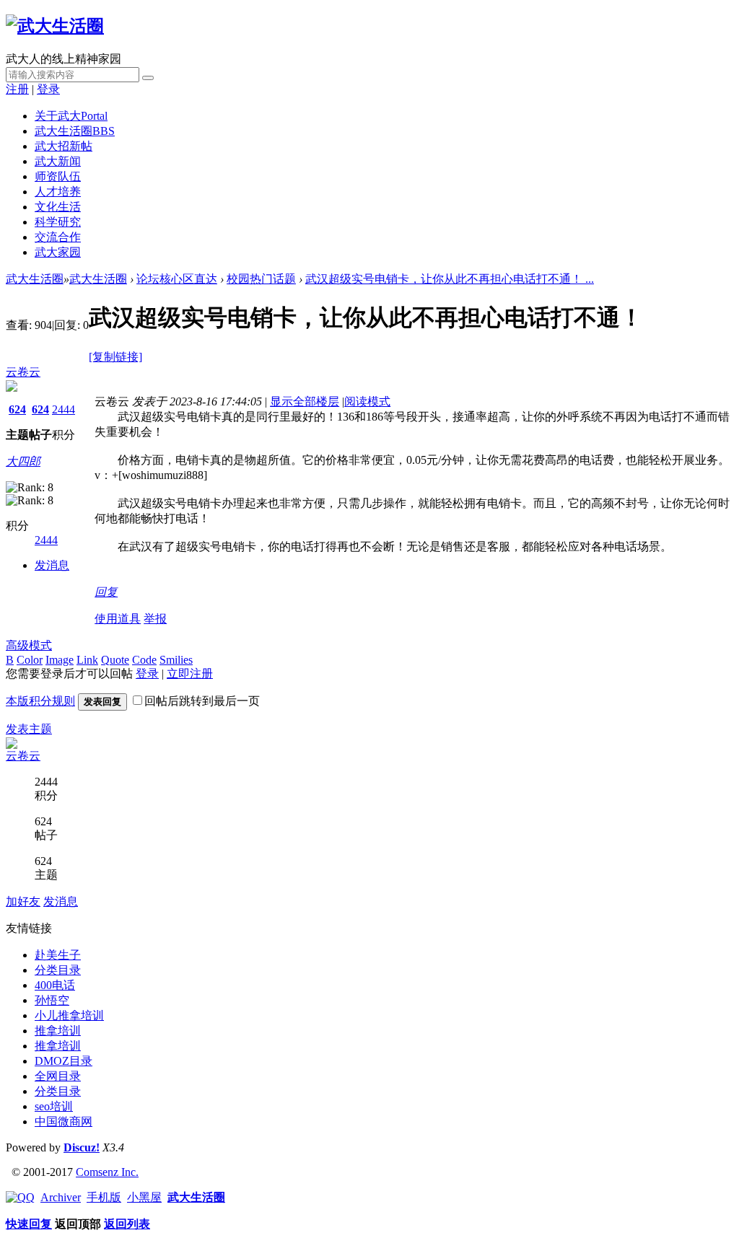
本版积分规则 (40, 701)
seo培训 (54, 1106)
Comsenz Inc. (107, 1172)
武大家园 (58, 252)
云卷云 (23, 372)
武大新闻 (58, 161)
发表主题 (29, 729)
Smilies (176, 660)
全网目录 (58, 1076)
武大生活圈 (75, 131)
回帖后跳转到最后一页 (202, 701)
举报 (155, 619)
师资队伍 (58, 176)
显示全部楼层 (304, 401)
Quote (115, 660)
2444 (63, 409)
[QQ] (20, 1197)
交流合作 (58, 237)
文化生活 (58, 207)
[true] (148, 78)
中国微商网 (63, 1121)
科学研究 (58, 222)
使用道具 (118, 619)
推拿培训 (58, 1030)
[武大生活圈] (55, 26)
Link (87, 660)
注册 (17, 89)
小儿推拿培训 (69, 1015)
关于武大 (71, 116)
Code (144, 660)
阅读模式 (367, 401)
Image (59, 660)
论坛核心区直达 (176, 279)
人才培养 (58, 191)
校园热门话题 (261, 279)
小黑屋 (144, 1197)
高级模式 (29, 645)
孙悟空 (52, 1000)
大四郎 (23, 461)
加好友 (23, 901)
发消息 (52, 565)
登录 (48, 89)
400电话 (55, 985)
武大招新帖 (63, 146)
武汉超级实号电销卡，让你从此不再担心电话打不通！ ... (449, 279)
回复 (106, 592)
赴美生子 (58, 955)
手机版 (104, 1197)
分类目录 (58, 970)
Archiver (60, 1197)
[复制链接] (115, 357)
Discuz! (82, 1147)
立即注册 (190, 673)
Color (30, 660)
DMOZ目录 (63, 1061)
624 (17, 409)
